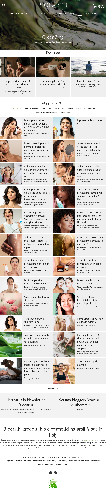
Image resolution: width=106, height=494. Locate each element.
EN (5, 5)
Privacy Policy (51, 461)
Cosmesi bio (40, 13)
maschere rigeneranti (91, 440)
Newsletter (27, 461)
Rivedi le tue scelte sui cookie (79, 461)
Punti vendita (91, 13)
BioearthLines (60, 108)
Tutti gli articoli (15, 108)
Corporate (9, 461)
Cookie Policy (62, 461)
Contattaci (18, 461)
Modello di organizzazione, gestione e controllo (53, 464)
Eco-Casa (52, 13)
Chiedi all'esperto (67, 13)
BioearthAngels (90, 108)
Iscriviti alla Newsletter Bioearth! (26, 402)
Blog (80, 13)
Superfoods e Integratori (20, 13)
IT (2, 5)
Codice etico (95, 461)
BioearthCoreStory (32, 108)
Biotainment (46, 108)
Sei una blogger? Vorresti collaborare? (79, 402)
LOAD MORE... (53, 388)
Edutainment (65, 112)
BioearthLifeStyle (74, 108)
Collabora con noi (39, 461)
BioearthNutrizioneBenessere (46, 112)
